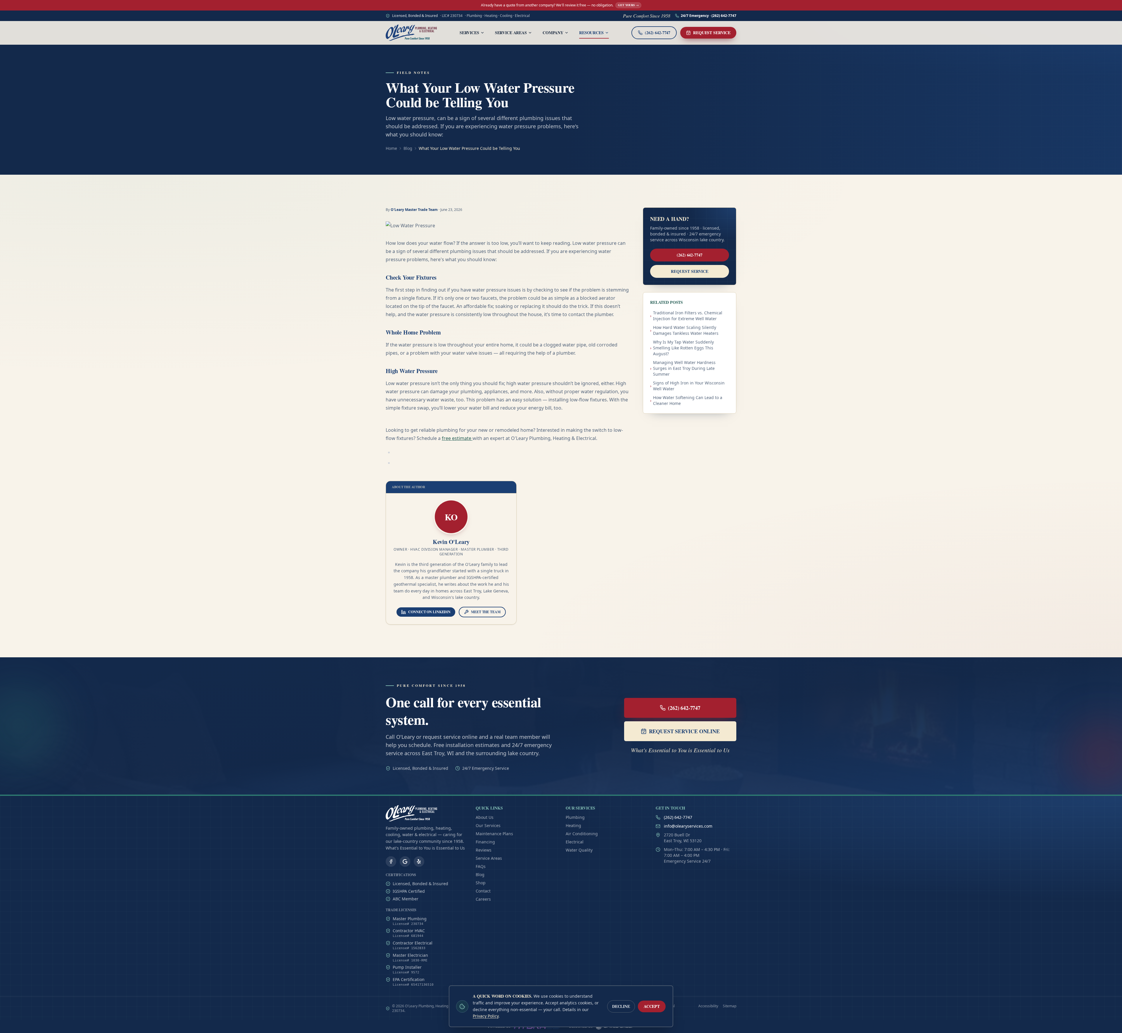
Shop (481, 882)
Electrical (574, 842)
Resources (591, 33)
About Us (485, 817)
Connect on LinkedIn (429, 611)
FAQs (481, 866)
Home (391, 148)
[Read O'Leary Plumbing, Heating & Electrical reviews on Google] (405, 861)
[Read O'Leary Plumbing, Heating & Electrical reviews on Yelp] (419, 861)
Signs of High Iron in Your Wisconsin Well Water (687, 385)
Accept (652, 1006)
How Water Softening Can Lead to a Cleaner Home (686, 400)
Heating (573, 825)
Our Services (488, 825)
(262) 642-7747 (689, 255)
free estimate (457, 438)
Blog (408, 148)
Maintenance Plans (494, 833)
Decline (621, 1006)
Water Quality (579, 850)
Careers (483, 899)
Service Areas (511, 33)
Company (553, 33)
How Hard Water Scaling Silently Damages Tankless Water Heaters (684, 330)
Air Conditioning (582, 833)
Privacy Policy (485, 1016)
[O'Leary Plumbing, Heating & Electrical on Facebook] (391, 861)
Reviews (483, 850)
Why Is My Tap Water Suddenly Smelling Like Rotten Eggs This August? (682, 347)
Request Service (711, 33)
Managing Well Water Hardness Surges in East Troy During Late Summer (683, 368)
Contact (483, 891)
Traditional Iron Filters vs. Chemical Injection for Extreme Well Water (686, 315)
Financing (485, 842)
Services (469, 33)
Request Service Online (684, 731)
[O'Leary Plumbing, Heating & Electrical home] (411, 33)
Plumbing (575, 817)
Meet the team (485, 611)
